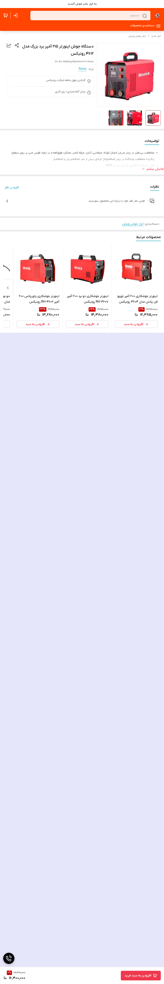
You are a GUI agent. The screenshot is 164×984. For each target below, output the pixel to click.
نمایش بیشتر (155, 169)
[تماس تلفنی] (8, 958)
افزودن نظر (12, 187)
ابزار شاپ (156, 36)
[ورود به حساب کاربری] (16, 15)
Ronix (82, 69)
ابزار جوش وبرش (137, 36)
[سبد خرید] (5, 15)
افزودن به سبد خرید (138, 976)
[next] (8, 288)
